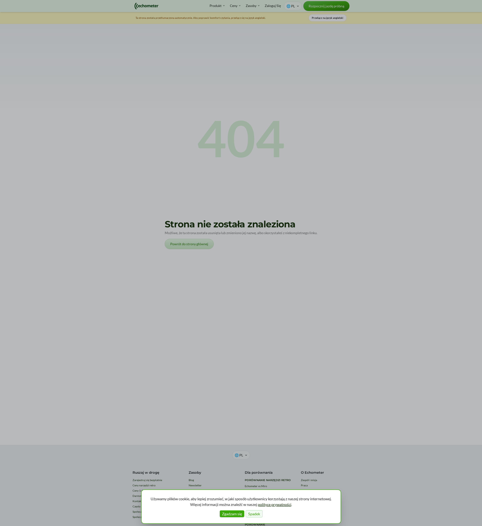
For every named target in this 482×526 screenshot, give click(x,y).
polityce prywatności (274, 504)
